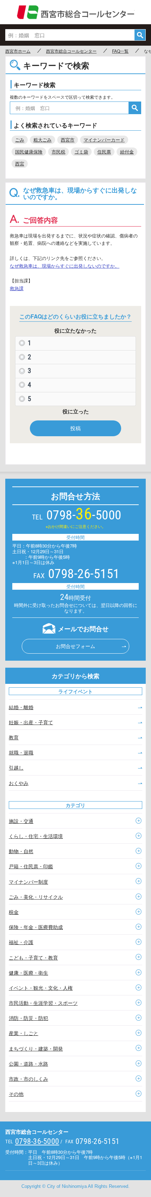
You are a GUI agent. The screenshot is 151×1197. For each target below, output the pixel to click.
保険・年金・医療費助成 (36, 926)
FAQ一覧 (120, 51)
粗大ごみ (42, 139)
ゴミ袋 (81, 151)
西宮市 (67, 139)
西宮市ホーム (18, 51)
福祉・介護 (21, 942)
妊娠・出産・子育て (31, 722)
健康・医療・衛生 (28, 972)
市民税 (58, 151)
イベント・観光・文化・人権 (41, 987)
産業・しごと (23, 1032)
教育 (14, 737)
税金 (14, 911)
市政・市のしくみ (28, 1078)
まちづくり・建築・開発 (36, 1048)
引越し (16, 767)
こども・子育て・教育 (33, 957)
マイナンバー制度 (28, 881)
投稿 (75, 428)
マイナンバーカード (104, 139)
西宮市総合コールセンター (75, 12)
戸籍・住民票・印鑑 (31, 866)
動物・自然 (21, 851)
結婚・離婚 (21, 707)
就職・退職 (21, 752)
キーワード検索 (34, 84)
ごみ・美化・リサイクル (36, 896)
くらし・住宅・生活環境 (36, 835)
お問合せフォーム (75, 645)
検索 (140, 35)
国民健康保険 (28, 151)
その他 (16, 1093)
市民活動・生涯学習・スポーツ (43, 1002)
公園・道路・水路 (28, 1063)
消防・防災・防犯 (28, 1017)
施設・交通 (21, 820)
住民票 (104, 151)
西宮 (19, 163)
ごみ (19, 139)
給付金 (127, 151)
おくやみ (18, 782)
